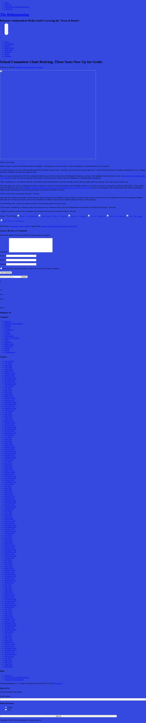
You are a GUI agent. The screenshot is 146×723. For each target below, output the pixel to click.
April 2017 (8, 591)
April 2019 (8, 542)
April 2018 (8, 566)
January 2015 (9, 646)
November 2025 (10, 380)
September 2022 (10, 458)
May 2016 (8, 613)
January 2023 (9, 449)
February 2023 (10, 447)
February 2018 (10, 570)
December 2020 (10, 501)
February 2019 (10, 546)
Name (3, 256)
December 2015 (10, 624)
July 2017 (8, 585)
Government (9, 44)
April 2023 (8, 443)
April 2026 (8, 369)
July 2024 (8, 412)
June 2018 (8, 562)
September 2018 (10, 556)
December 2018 (10, 550)
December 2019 (10, 525)
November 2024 (10, 404)
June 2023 (8, 439)
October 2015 (9, 628)
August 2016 (9, 607)
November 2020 (10, 503)
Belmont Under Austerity (14, 324)
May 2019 (8, 540)
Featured (8, 334)
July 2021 (8, 486)
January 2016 (9, 621)
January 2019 (9, 548)
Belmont (44, 226)
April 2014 (8, 665)
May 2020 (8, 515)
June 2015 (8, 636)
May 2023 (8, 441)
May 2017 (8, 589)
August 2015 (9, 632)
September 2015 (10, 630)
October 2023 (9, 431)
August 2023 (9, 435)
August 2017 (9, 583)
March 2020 (9, 519)
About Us (8, 5)
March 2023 (9, 445)
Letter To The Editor (12, 338)
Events (7, 332)
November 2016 (10, 601)
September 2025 (10, 384)
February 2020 (10, 521)
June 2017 (8, 587)
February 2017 (10, 595)
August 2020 (9, 509)
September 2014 (10, 654)
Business (8, 52)
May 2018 (8, 564)
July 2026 (8, 363)
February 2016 (10, 619)
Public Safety (9, 48)
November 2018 (10, 552)
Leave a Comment (36, 67)
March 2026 (9, 371)
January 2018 (9, 572)
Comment (4, 252)
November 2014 (10, 650)
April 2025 (8, 394)
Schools (7, 46)
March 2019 (9, 544)
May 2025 (8, 392)
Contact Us (9, 9)
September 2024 (10, 408)
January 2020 (9, 523)
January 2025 (9, 400)
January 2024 (9, 425)
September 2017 (10, 580)
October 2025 (9, 382)
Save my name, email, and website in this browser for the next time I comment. (31, 268)
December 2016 (10, 599)
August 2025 (9, 386)
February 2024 (10, 423)
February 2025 (10, 398)
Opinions (8, 56)
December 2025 (10, 378)
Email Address (5, 696)
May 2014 (8, 662)
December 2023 (10, 427)
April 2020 (8, 517)
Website (3, 264)
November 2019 (10, 527)
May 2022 (8, 466)
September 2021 (10, 482)
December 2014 (10, 648)
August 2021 (9, 484)
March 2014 (9, 667)
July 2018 (8, 560)
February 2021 (10, 496)
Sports (7, 54)
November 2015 (10, 626)
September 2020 (10, 507)
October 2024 (9, 406)
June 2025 (8, 390)
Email (3, 260)
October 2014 (9, 652)
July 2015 (8, 634)
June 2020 (8, 513)
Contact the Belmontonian (14, 680)
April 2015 (8, 640)
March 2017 (9, 593)
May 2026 (8, 367)
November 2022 (10, 453)
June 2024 (8, 415)
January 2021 (9, 499)
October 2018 (9, 554)
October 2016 (9, 603)
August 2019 (9, 533)
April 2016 (8, 615)
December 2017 (10, 574)
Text (9, 710)
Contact (7, 328)
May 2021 (8, 490)
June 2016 (8, 611)
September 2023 (10, 433)
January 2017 (9, 597)
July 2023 (8, 437)
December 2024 (10, 402)
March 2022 (9, 470)
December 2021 (10, 476)
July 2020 (8, 511)
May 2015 (8, 638)
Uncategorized (10, 352)
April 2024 (8, 419)
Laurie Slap (73, 226)
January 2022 (9, 474)
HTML (10, 707)
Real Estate (9, 50)
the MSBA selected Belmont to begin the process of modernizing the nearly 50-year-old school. (57, 188)
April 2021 (8, 492)
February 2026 (10, 374)
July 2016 (8, 609)
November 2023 (10, 429)
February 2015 (10, 644)
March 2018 (9, 568)
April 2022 (8, 468)
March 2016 (9, 617)
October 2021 (9, 480)
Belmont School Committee (58, 226)
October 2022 (9, 455)
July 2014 (8, 658)
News (7, 42)
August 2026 (9, 361)
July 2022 (8, 462)
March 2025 (9, 396)
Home (7, 3)
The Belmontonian (14, 14)
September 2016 (10, 605)
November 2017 (10, 576)
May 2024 (8, 417)
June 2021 (8, 488)
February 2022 (10, 472)
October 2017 (9, 578)
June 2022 (8, 464)
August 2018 (9, 558)
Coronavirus (9, 330)
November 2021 (10, 478)
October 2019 (9, 529)
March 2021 (9, 494)
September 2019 (10, 531)
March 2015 (9, 642)
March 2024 (9, 421)
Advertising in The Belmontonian (17, 7)
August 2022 (9, 460)
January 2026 (9, 376)
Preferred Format (7, 703)
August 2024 (9, 410)
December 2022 (10, 451)
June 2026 (8, 365)
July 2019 (8, 535)
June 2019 (8, 537)
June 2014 (8, 660)
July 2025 (8, 388)
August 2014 (9, 656)
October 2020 (9, 505)
